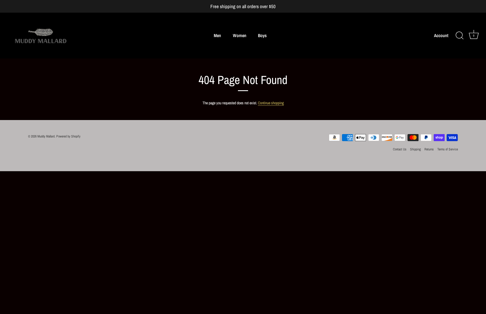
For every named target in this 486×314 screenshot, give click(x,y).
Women (239, 35)
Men (217, 35)
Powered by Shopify (68, 136)
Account (441, 36)
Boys (262, 35)
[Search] (459, 36)
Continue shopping (271, 102)
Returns (429, 149)
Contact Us (399, 149)
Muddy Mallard (46, 136)
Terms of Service (447, 149)
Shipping (415, 149)
